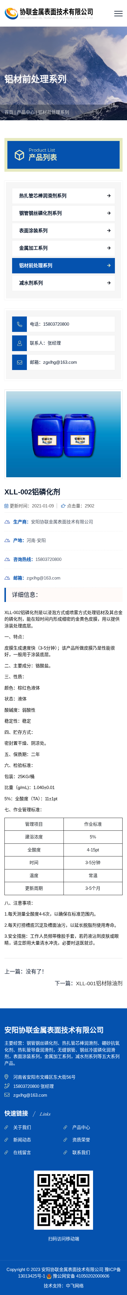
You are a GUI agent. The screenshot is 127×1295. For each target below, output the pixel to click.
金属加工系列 (33, 248)
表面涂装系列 (33, 230)
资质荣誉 (81, 1139)
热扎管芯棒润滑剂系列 (42, 195)
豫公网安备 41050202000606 (81, 1275)
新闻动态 (22, 1139)
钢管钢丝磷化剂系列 (40, 213)
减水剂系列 (31, 282)
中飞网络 (75, 1285)
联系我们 (81, 1152)
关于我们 (22, 1127)
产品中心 (26, 112)
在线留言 (22, 1152)
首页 (8, 112)
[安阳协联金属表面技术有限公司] (48, 13)
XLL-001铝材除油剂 (99, 983)
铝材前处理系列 (53, 112)
